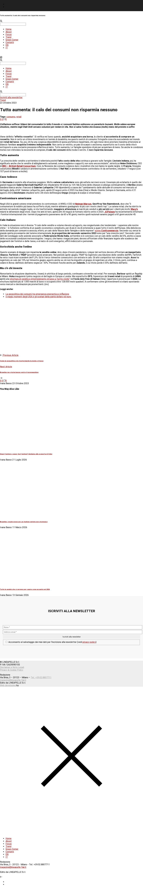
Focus (9, 34)
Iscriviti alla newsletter (11, 97)
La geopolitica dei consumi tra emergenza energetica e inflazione (37, 294)
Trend (8, 37)
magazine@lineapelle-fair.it (13, 680)
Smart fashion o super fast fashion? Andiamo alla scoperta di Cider (26, 454)
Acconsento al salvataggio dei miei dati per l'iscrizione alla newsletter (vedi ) (52, 642)
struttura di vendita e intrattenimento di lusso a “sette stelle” (40, 279)
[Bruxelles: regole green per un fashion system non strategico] (47, 516)
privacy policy (89, 642)
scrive (106, 230)
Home (8, 29)
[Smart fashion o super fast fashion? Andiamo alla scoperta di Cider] (47, 448)
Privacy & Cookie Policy (11, 670)
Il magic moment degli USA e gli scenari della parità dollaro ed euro (39, 296)
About (9, 32)
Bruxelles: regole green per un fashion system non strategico (23, 522)
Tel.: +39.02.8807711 (41, 677)
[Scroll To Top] (1, 877)
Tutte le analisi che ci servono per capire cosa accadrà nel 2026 (25, 589)
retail (18, 116)
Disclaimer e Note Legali (12, 667)
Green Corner (12, 39)
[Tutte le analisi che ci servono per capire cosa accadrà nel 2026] (47, 583)
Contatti (10, 42)
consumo (10, 116)
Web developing (8, 685)
